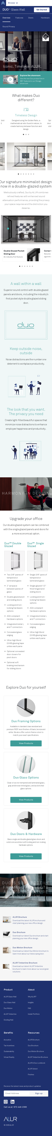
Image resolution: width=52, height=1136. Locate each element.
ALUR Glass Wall (10, 997)
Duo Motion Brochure (36, 1051)
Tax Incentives (9, 1046)
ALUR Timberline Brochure (38, 1057)
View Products (26, 743)
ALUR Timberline (10, 1014)
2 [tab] (26, 134)
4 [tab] (26, 174)
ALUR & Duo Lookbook (36, 1063)
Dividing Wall (8, 1020)
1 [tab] (23, 134)
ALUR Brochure (34, 1040)
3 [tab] (28, 134)
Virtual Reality (9, 1057)
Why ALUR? (32, 997)
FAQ (29, 1008)
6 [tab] (31, 174)
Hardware (45, 18)
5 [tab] (28, 174)
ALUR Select (32, 1069)
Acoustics (7, 1040)
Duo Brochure (33, 1046)
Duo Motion (8, 1008)
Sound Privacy (9, 27)
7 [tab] (33, 174)
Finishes (31, 1075)
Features (19, 18)
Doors (30, 18)
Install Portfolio (34, 1014)
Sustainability (9, 1051)
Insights (31, 1003)
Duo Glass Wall (9, 1003)
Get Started (41, 10)
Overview (6, 18)
